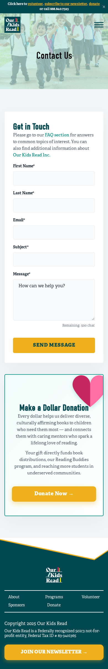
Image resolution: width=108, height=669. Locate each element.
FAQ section (57, 135)
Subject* (21, 247)
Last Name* (23, 193)
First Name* (24, 166)
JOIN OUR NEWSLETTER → (54, 652)
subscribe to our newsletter (66, 4)
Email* (19, 220)
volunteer (35, 4)
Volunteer (91, 597)
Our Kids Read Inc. (31, 155)
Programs (54, 597)
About (14, 597)
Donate (54, 605)
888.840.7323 (59, 9)
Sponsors (16, 605)
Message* (21, 274)
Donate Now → (54, 494)
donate (94, 4)
